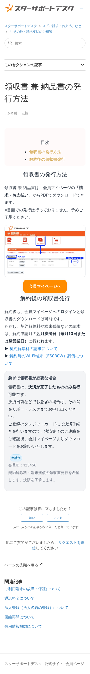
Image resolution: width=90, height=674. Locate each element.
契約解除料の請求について (34, 348)
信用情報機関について (23, 626)
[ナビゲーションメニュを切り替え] (81, 9)
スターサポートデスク (20, 26)
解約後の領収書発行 (47, 159)
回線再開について (19, 617)
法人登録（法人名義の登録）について (36, 607)
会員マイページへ (45, 286)
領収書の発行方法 (45, 151)
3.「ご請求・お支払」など (62, 26)
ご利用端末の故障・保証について (32, 588)
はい (32, 518)
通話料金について (19, 598)
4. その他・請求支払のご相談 (31, 32)
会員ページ (75, 663)
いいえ (58, 518)
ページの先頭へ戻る (21, 565)
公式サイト (53, 663)
